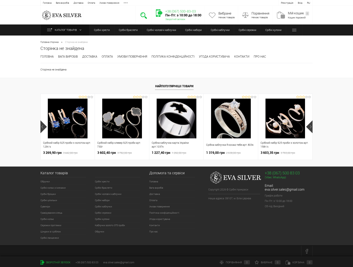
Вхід (300, 2)
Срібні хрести (102, 30)
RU (308, 2)
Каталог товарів (65, 30)
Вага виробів (62, 2)
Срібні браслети (128, 30)
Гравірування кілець (51, 212)
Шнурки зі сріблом (50, 231)
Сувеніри (45, 206)
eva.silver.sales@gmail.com (284, 189)
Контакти (241, 56)
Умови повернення (109, 2)
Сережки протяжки (50, 225)
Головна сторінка (49, 41)
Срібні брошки (48, 194)
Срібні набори (193, 30)
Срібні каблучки (220, 30)
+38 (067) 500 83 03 (282, 173)
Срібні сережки (247, 30)
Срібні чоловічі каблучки (161, 30)
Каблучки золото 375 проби (110, 225)
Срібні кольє (47, 219)
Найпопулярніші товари (174, 86)
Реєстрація (287, 2)
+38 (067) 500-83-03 (180, 11)
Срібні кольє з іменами (53, 187)
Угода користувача (214, 56)
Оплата (91, 2)
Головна (47, 2)
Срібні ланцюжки (49, 237)
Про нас (260, 56)
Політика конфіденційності (173, 56)
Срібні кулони (273, 30)
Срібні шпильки (48, 200)
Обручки (45, 181)
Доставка (78, 2)
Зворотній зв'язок (175, 19)
